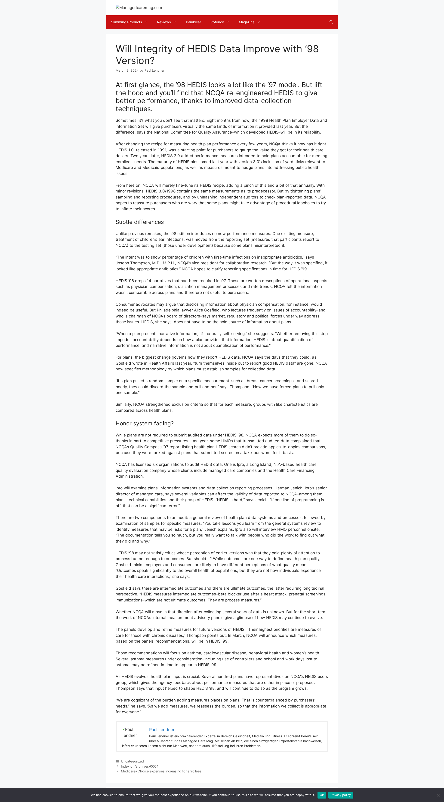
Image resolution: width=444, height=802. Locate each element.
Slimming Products (126, 22)
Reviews (164, 22)
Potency (217, 22)
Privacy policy (341, 795)
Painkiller (193, 22)
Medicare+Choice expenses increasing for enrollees (161, 771)
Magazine (247, 22)
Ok (322, 795)
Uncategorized (132, 761)
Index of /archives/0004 (139, 766)
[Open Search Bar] (331, 22)
